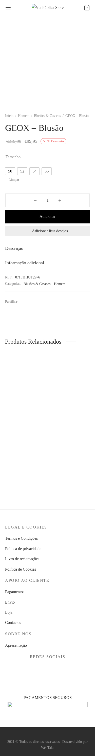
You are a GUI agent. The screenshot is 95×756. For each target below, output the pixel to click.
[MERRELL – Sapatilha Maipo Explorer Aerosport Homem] (69, 444)
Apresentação (16, 645)
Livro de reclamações (22, 559)
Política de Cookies (20, 569)
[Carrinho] (87, 8)
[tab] (47, 248)
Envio (10, 602)
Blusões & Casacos (47, 116)
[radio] (10, 171)
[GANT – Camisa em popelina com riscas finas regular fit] (69, 372)
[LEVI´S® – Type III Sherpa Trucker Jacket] (25, 372)
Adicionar (47, 216)
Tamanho (13, 157)
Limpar (14, 180)
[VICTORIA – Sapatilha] (25, 444)
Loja (8, 612)
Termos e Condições (21, 538)
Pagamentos (14, 592)
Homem (23, 116)
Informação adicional (24, 262)
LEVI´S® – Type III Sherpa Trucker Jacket (21, 399)
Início (9, 116)
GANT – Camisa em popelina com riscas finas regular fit (66, 399)
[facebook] (41, 669)
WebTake (47, 748)
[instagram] (53, 669)
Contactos (13, 622)
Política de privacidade (23, 549)
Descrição (14, 248)
